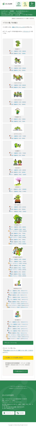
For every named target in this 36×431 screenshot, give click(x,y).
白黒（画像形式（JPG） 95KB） (18, 138)
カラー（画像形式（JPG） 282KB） (18, 51)
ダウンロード (26, 31)
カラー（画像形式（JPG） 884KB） (18, 85)
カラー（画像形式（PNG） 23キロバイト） (18, 328)
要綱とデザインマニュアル (18, 27)
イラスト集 (17, 14)
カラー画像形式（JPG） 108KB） (18, 119)
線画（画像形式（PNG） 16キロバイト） (19, 301)
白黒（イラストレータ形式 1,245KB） (18, 269)
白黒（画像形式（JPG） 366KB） (18, 104)
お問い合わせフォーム (21, 371)
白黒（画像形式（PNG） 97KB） (18, 235)
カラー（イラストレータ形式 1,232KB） (18, 231)
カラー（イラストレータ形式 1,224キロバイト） (18, 303)
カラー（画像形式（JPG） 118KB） (18, 153)
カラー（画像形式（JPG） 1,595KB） (18, 189)
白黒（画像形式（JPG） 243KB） (18, 172)
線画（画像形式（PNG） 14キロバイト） (19, 333)
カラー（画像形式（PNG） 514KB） (18, 191)
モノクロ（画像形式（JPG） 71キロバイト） (18, 324)
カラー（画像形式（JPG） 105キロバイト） (18, 322)
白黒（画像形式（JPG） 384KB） (18, 87)
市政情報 (12, 11)
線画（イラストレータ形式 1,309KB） (18, 243)
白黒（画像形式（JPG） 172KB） (18, 233)
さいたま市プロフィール (21, 11)
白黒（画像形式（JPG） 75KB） (18, 121)
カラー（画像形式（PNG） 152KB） (18, 174)
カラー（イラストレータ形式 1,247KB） (18, 263)
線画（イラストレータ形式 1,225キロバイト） (18, 307)
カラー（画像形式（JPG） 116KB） (18, 136)
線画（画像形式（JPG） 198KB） (18, 239)
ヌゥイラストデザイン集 (7, 14)
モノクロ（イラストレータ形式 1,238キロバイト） (18, 336)
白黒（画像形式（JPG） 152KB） (18, 53)
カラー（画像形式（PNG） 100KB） (18, 211)
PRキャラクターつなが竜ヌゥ (16, 12)
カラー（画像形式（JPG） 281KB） (18, 207)
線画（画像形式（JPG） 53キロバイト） (18, 295)
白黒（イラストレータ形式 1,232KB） (18, 237)
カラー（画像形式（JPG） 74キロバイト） (18, 290)
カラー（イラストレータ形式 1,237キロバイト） (18, 334)
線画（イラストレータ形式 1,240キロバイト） (18, 338)
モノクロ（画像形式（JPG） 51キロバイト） (18, 292)
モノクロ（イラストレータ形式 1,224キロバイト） (18, 305)
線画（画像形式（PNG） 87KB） (18, 241)
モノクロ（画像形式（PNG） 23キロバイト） (18, 330)
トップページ (4, 11)
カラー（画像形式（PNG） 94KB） (18, 229)
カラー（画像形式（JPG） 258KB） (18, 227)
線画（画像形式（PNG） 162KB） (18, 274)
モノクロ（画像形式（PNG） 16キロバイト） (18, 299)
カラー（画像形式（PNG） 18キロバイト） (18, 297)
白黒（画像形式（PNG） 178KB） (18, 267)
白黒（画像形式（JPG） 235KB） (18, 70)
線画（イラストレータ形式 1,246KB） (18, 275)
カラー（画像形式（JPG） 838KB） (18, 102)
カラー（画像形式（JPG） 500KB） (18, 68)
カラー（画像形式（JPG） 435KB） (18, 170)
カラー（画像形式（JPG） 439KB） (18, 259)
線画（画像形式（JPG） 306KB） (18, 271)
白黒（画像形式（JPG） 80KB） (18, 155)
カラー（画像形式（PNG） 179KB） (18, 261)
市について (4, 12)
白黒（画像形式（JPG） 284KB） (18, 265)
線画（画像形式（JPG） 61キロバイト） (18, 326)
